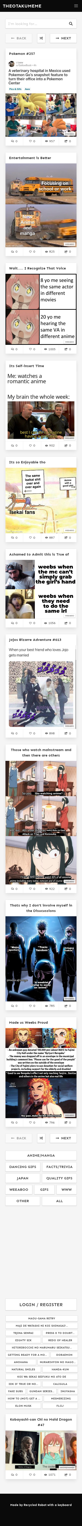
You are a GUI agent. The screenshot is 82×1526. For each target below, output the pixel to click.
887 (52, 538)
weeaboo (18, 1189)
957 (52, 141)
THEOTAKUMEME (22, 6)
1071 (52, 1475)
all (59, 1201)
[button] (76, 6)
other (22, 1201)
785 (52, 1006)
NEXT (65, 38)
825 (52, 251)
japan (22, 1178)
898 (52, 733)
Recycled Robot (35, 1505)
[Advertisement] (41, 1252)
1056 (52, 623)
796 (52, 1122)
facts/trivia (59, 1167)
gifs (44, 1189)
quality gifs (59, 1178)
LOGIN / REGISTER (41, 1304)
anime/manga (41, 1155)
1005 (52, 349)
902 (52, 445)
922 (52, 889)
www (67, 1189)
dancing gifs (22, 1167)
